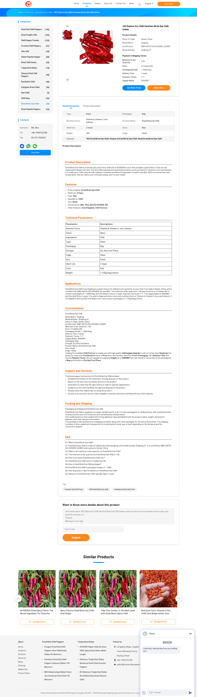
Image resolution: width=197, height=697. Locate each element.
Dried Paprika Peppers (35, 109)
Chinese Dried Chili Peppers (35, 74)
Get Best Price (134, 88)
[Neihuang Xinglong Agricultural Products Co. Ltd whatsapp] (28, 145)
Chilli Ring (35, 98)
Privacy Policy (24, 673)
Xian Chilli (35, 93)
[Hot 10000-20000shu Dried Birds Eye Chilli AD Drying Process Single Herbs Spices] (37, 589)
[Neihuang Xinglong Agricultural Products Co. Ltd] (28, 4)
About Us (22, 658)
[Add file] (144, 693)
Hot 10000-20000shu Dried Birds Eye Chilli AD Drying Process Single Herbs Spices (37, 613)
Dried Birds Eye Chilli (35, 104)
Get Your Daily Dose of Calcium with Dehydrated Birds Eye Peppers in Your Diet (118, 613)
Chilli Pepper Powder (35, 40)
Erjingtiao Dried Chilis (35, 87)
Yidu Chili (35, 51)
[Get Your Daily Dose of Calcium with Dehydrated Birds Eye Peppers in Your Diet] (118, 589)
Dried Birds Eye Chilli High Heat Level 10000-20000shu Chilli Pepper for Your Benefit (156, 613)
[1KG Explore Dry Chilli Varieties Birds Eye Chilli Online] (96, 47)
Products (22, 651)
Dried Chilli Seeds (35, 62)
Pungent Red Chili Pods (74, 489)
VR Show (22, 654)
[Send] (190, 693)
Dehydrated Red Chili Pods (125, 489)
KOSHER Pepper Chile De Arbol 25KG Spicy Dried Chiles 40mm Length (93, 650)
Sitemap (21, 666)
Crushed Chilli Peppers (35, 46)
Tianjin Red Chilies (35, 68)
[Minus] (190, 633)
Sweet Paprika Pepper (35, 57)
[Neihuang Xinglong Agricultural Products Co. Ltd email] (22, 145)
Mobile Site (23, 669)
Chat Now (169, 4)
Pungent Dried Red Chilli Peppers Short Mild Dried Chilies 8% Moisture (55, 650)
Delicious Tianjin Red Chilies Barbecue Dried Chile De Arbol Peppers (93, 663)
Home (20, 647)
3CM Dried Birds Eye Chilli (98, 489)
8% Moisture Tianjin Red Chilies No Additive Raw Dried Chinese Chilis (93, 676)
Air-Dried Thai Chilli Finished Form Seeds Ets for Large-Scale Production (77, 613)
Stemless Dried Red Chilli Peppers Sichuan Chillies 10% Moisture (57, 663)
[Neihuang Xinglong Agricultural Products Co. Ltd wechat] (35, 145)
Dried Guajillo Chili (35, 35)
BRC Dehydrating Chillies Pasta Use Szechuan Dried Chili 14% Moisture (57, 676)
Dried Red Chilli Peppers (35, 29)
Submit (76, 537)
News (20, 662)
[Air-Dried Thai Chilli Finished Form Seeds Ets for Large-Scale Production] (77, 589)
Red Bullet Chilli (35, 82)
